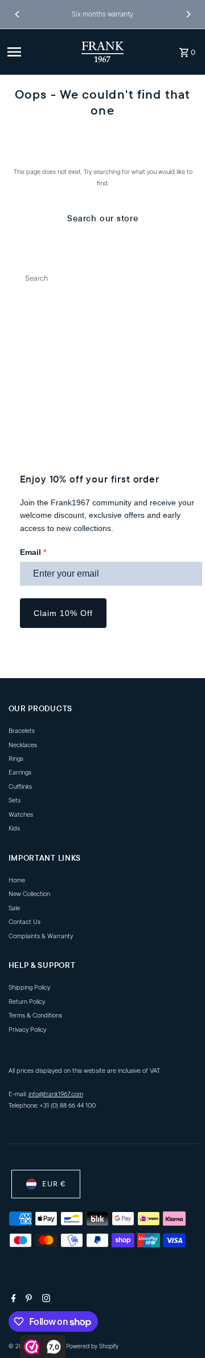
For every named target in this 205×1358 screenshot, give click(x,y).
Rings (16, 759)
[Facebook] (12, 1299)
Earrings (20, 772)
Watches (21, 814)
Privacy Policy (27, 1029)
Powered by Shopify (92, 1346)
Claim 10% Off (63, 613)
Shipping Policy (29, 987)
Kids (14, 828)
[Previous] (17, 14)
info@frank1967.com (55, 1094)
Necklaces (23, 745)
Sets (14, 800)
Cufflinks (20, 787)
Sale (14, 908)
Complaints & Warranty (41, 936)
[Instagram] (44, 1299)
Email (33, 552)
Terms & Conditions (35, 1015)
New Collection (29, 894)
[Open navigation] (40, 52)
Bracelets (22, 731)
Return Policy (27, 1002)
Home (17, 880)
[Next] (187, 14)
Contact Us (24, 922)
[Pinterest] (27, 1299)
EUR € (53, 1183)
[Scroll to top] (181, 1328)
